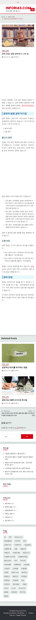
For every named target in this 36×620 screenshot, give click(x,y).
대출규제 (23, 549)
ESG (10, 537)
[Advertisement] (18, 79)
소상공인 (7, 568)
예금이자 (15, 576)
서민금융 (26, 564)
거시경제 (17, 541)
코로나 (6, 588)
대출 (15, 549)
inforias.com (18, 537)
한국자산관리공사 (28, 105)
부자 (15, 560)
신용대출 (23, 568)
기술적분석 (27, 545)
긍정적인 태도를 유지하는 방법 (14, 367)
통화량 (6, 592)
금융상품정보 (9, 510)
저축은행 (15, 580)
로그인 (17, 428)
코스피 (13, 588)
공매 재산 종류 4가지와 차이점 (14, 400)
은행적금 (7, 580)
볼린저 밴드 (7, 560)
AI (5, 537)
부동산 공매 (5, 50)
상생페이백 (17, 564)
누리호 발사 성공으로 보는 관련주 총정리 (17, 468)
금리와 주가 (7, 545)
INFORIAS (16, 57)
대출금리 (7, 552)
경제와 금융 (8, 507)
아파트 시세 (15, 572)
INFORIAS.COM (18, 8)
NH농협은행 (7, 541)
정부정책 (7, 584)
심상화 (6, 572)
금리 (24, 541)
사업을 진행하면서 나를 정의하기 (15, 453)
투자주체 (22, 592)
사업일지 (7, 517)
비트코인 (23, 560)
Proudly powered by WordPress (14, 613)
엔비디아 (24, 572)
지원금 (24, 584)
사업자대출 (7, 564)
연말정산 (7, 576)
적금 (22, 580)
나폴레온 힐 (7, 549)
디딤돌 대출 (16, 552)
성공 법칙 (8, 520)
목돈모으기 (26, 552)
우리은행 (23, 576)
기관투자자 (17, 545)
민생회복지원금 (22, 556)
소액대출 (15, 568)
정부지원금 (16, 584)
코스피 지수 (22, 588)
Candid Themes (21, 615)
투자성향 (14, 592)
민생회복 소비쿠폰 (9, 556)
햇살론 (6, 596)
